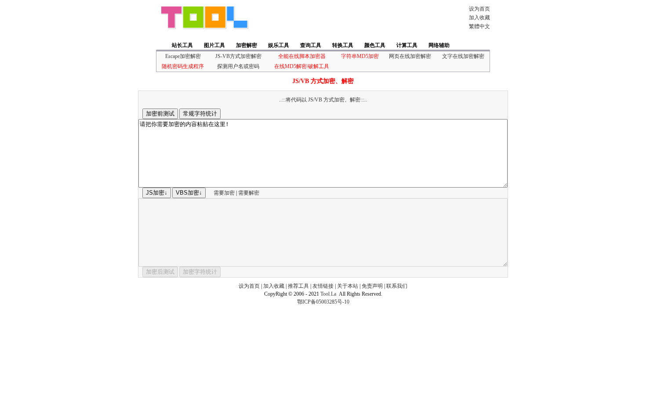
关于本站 (347, 286)
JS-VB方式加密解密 (238, 56)
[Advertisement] (355, 17)
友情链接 (323, 286)
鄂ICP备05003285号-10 (323, 302)
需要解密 (248, 193)
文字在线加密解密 (463, 56)
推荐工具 (298, 286)
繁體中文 (479, 26)
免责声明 (372, 286)
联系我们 (396, 286)
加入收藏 (479, 17)
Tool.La (328, 294)
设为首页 (479, 9)
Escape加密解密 (183, 56)
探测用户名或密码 (238, 66)
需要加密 (224, 193)
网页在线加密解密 (410, 56)
